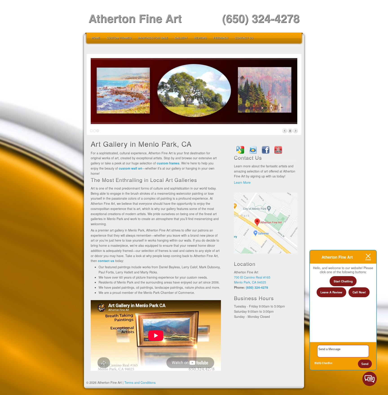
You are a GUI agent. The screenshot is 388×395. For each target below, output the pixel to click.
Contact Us (244, 38)
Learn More (242, 182)
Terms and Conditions (140, 382)
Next (295, 130)
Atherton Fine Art (135, 18)
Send (364, 364)
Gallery (181, 38)
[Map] (265, 252)
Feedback (221, 38)
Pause (290, 130)
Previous (284, 130)
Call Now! (359, 292)
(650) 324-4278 (261, 18)
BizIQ (317, 363)
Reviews (200, 38)
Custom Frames (119, 38)
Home (96, 38)
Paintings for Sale (153, 38)
